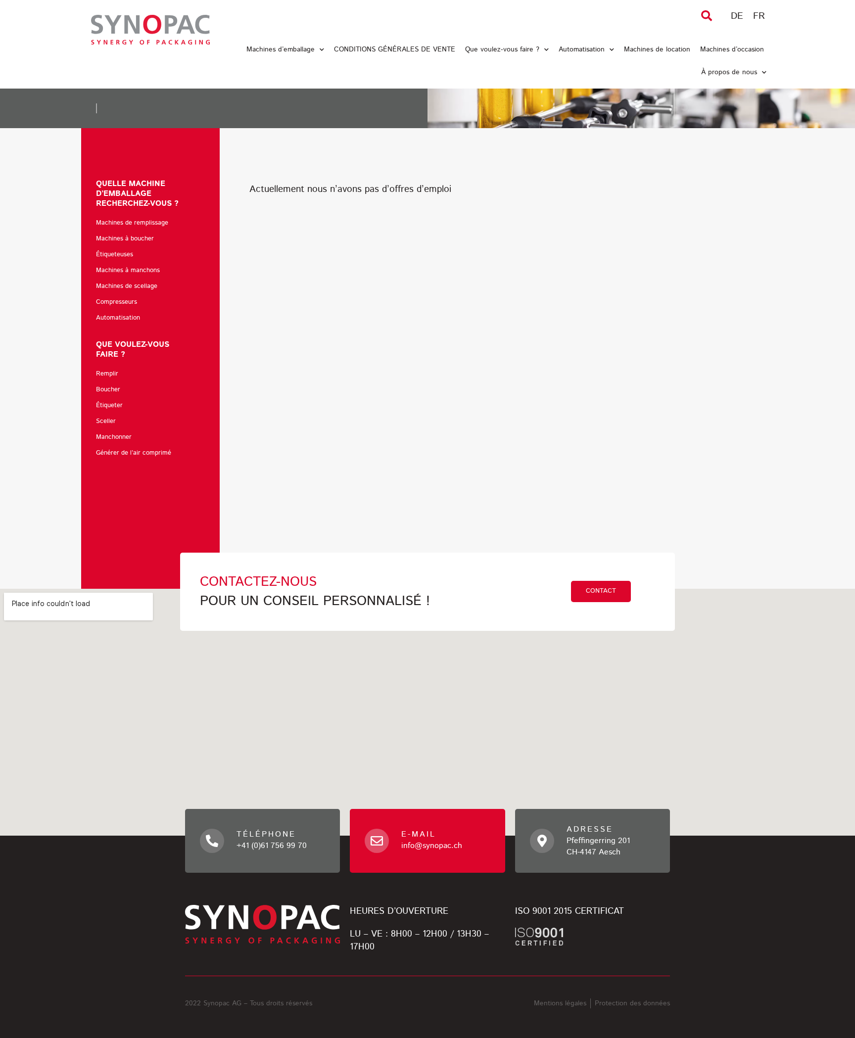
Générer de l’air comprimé (133, 453)
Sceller (106, 421)
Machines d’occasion (732, 49)
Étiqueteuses (114, 254)
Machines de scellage (126, 286)
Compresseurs (116, 302)
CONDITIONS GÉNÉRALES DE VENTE (394, 49)
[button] (706, 15)
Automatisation (582, 49)
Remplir (107, 373)
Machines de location (657, 49)
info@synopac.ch (431, 845)
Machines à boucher (125, 238)
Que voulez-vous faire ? (502, 49)
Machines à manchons (128, 270)
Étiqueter (109, 405)
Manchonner (114, 437)
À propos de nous (729, 72)
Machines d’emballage (280, 49)
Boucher (108, 389)
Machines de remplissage (132, 223)
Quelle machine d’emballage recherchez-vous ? (137, 193)
